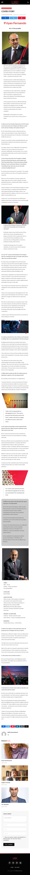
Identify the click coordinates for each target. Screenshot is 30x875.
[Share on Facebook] (5, 18)
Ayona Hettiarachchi (6, 761)
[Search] (28, 2)
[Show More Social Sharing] (27, 18)
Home (12, 867)
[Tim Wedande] (15, 795)
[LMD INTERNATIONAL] (15, 2)
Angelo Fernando (5, 783)
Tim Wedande (5, 805)
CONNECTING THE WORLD (6, 8)
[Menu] (2, 2)
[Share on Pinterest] (22, 18)
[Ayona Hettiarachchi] (15, 751)
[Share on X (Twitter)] (13, 18)
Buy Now (17, 867)
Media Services (19, 870)
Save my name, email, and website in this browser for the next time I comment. (14, 839)
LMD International (7, 14)
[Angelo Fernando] (15, 773)
